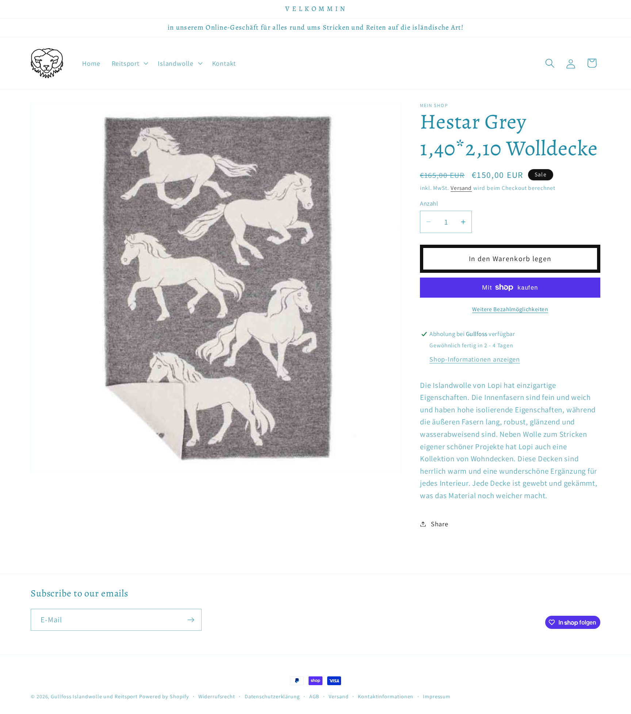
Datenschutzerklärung (272, 696)
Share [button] (439, 523)
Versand (461, 187)
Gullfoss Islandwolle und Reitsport (94, 696)
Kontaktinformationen (385, 696)
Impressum (437, 696)
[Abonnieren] (190, 620)
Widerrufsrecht (216, 696)
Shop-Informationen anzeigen (474, 359)
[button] (129, 63)
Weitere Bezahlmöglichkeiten (510, 309)
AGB (314, 696)
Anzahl (429, 203)
